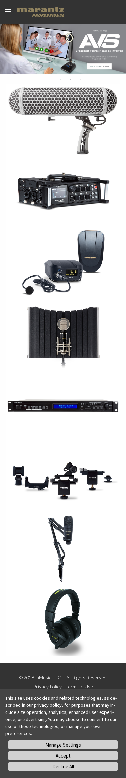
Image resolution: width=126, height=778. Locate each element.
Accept (63, 755)
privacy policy (48, 705)
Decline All (63, 766)
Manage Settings (63, 745)
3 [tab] (80, 79)
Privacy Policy (47, 686)
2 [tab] (70, 79)
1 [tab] (60, 79)
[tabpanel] (63, 49)
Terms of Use (79, 686)
